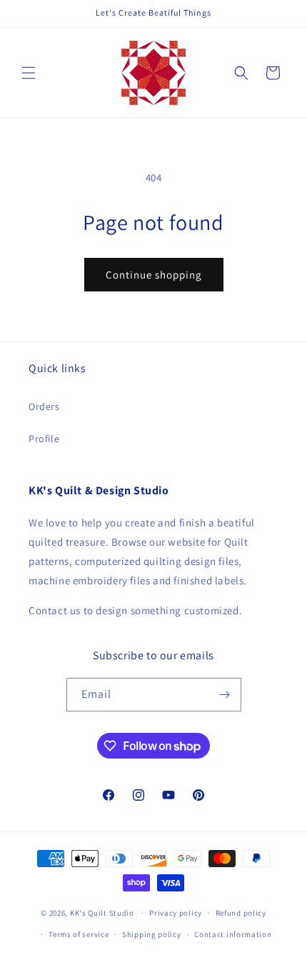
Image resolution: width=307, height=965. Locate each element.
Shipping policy (151, 934)
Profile (44, 438)
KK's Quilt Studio (102, 913)
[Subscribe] (225, 694)
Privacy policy (175, 913)
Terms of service (79, 934)
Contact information (232, 934)
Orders (44, 406)
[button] (28, 73)
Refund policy (241, 913)
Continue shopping (154, 274)
